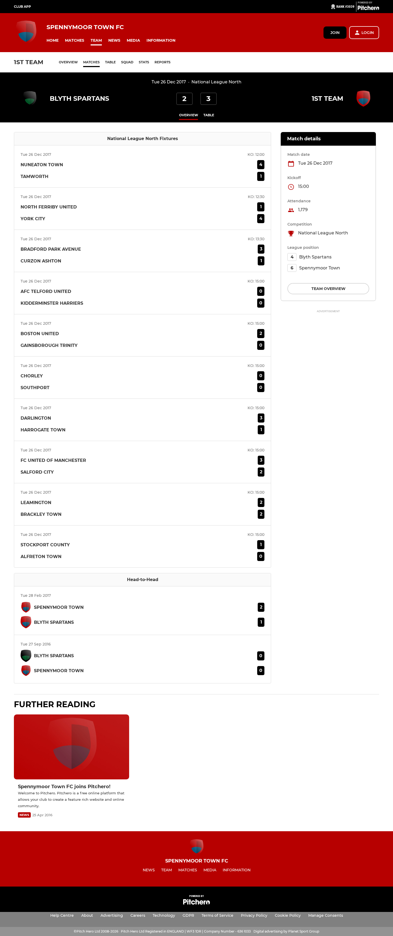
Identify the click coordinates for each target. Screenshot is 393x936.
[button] (52, 40)
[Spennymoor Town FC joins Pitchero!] (71, 746)
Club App (22, 7)
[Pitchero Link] (368, 9)
